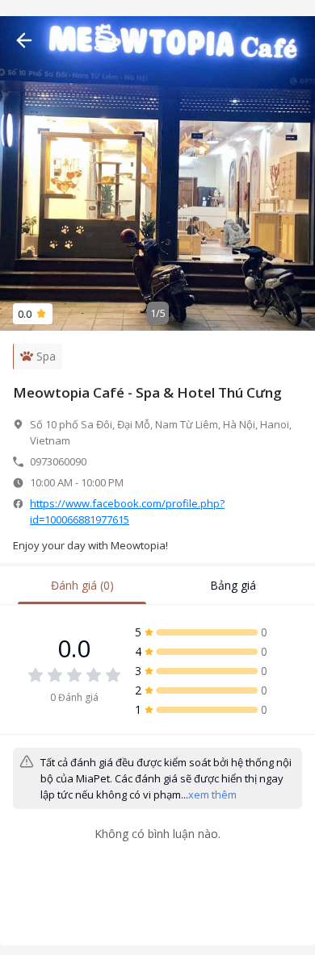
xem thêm (212, 794)
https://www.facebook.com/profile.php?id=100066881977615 (127, 511)
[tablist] (157, 585)
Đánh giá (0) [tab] (82, 585)
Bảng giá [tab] (233, 585)
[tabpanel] (157, 749)
